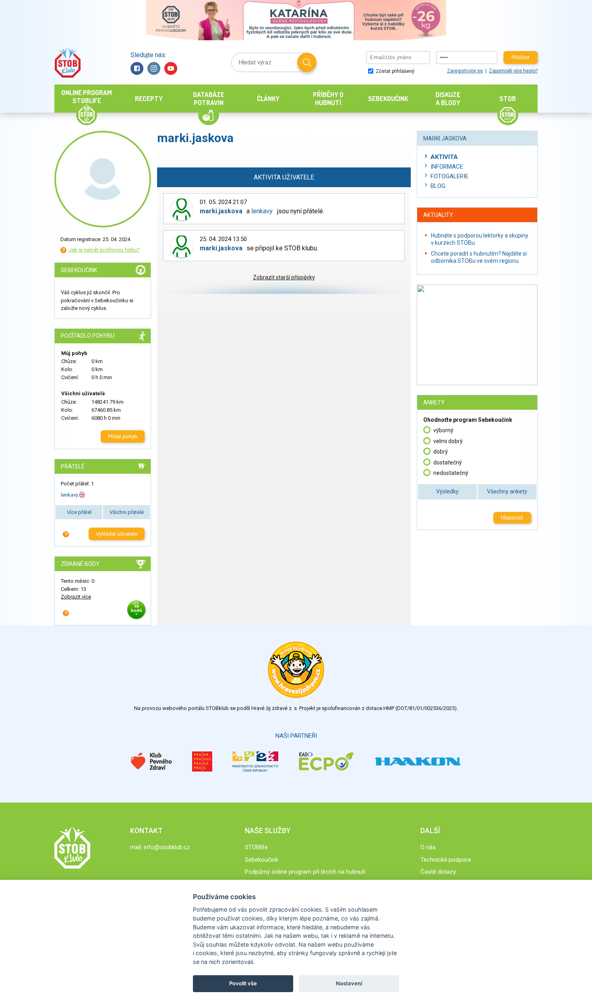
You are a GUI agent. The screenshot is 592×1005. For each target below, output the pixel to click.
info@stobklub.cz (167, 847)
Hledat (307, 62)
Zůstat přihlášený (394, 71)
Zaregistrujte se (465, 71)
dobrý (440, 451)
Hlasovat (512, 517)
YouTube (170, 68)
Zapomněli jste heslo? (513, 71)
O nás (428, 847)
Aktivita (444, 157)
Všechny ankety (507, 491)
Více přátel (79, 512)
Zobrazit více (76, 597)
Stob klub (67, 62)
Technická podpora (445, 859)
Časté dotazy (438, 871)
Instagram (153, 68)
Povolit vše (243, 983)
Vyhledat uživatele (116, 534)
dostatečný (447, 462)
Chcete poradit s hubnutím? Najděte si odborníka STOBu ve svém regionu (479, 257)
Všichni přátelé (127, 512)
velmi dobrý (448, 441)
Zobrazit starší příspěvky (284, 277)
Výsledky (447, 491)
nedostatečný (450, 473)
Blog (438, 186)
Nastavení (349, 983)
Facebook (136, 68)
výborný (443, 430)
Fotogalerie (449, 176)
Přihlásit (520, 57)
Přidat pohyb (122, 436)
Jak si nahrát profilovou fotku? (104, 250)
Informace (447, 166)
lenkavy (69, 495)
